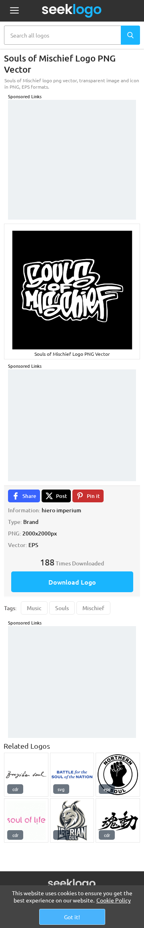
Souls (62, 608)
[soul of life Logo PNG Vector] (26, 820)
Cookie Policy (113, 900)
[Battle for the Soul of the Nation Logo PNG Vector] (72, 775)
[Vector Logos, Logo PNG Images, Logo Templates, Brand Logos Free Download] (72, 11)
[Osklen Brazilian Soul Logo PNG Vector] (26, 775)
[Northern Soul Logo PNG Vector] (118, 775)
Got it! (72, 916)
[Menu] (14, 11)
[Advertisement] (72, 150)
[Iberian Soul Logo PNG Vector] (72, 820)
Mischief (93, 608)
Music (34, 608)
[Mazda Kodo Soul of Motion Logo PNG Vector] (118, 820)
